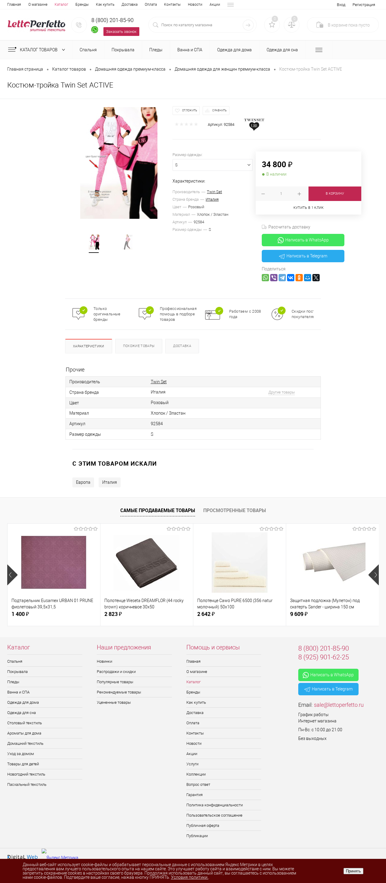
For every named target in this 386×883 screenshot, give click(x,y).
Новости (195, 4)
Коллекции (196, 774)
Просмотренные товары (234, 510)
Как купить (105, 4)
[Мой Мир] (307, 277)
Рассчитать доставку (289, 227)
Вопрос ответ (198, 784)
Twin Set (214, 192)
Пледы (13, 682)
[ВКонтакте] (290, 277)
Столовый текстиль (24, 723)
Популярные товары (115, 682)
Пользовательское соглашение (214, 815)
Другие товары (281, 392)
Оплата (151, 4)
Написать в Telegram (306, 255)
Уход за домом (20, 753)
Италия (212, 199)
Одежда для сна (21, 712)
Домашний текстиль (25, 743)
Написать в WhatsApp (307, 239)
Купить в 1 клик (308, 208)
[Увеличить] (119, 163)
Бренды (82, 4)
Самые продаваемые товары (157, 510)
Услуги (192, 764)
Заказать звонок (121, 31)
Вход (341, 4)
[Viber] (273, 277)
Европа (83, 482)
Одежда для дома (23, 702)
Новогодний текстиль (26, 774)
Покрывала (17, 671)
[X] (316, 277)
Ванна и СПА (18, 692)
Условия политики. (189, 877)
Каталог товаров (39, 49)
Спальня (14, 661)
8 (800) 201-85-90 (112, 20)
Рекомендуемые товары (119, 692)
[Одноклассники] (299, 277)
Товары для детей (23, 764)
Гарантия (194, 794)
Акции (215, 4)
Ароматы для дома (24, 733)
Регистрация (364, 4)
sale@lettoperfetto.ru (339, 705)
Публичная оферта (202, 825)
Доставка (130, 4)
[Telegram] (282, 277)
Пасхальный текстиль (26, 784)
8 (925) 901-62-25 (323, 657)
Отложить (189, 110)
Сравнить (219, 110)
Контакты (172, 4)
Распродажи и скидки (116, 671)
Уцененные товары (114, 702)
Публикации (197, 836)
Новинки (104, 661)
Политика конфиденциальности (214, 805)
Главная (14, 4)
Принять (353, 871)
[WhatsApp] (265, 277)
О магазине (37, 4)
